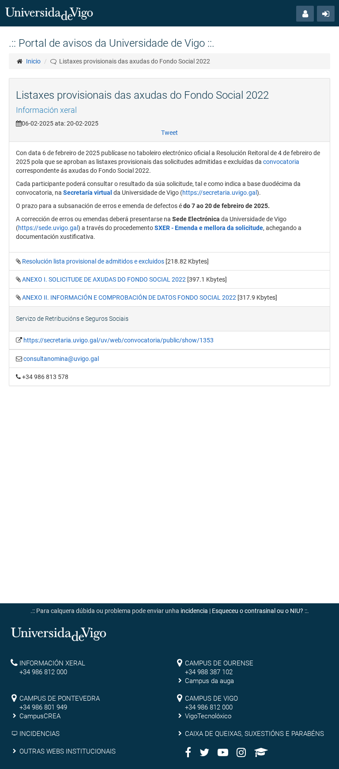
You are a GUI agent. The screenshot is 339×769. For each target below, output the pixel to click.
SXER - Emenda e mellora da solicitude (208, 227)
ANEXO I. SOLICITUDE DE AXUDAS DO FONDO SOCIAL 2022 (104, 279)
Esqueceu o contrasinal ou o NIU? (257, 610)
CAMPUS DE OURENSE (219, 663)
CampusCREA (39, 716)
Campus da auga (209, 681)
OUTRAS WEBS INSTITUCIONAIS (67, 751)
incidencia (194, 610)
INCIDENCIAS (39, 734)
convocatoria (281, 161)
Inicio (33, 61)
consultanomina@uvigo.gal (61, 358)
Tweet (169, 132)
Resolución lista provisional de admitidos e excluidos (94, 261)
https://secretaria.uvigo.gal (219, 192)
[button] (305, 14)
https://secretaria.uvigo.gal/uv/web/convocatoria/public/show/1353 (118, 340)
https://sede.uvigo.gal (48, 227)
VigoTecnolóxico (208, 716)
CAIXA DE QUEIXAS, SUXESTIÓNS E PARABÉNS (254, 734)
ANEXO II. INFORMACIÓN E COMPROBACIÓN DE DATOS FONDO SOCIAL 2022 (129, 297)
